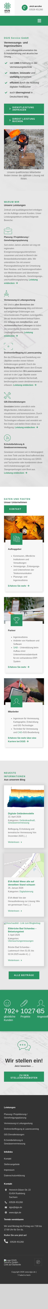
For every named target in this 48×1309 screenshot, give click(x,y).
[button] (24, 109)
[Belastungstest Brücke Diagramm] (22, 923)
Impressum (9, 1170)
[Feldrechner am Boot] (24, 679)
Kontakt (7, 1159)
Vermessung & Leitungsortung (18, 1123)
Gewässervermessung (18, 823)
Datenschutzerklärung (14, 1175)
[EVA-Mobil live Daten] (24, 854)
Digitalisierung (26, 891)
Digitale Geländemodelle (21, 813)
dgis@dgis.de (15, 1207)
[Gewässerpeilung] (24, 786)
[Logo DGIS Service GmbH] (7, 4)
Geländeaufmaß (27, 820)
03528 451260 (36, 9)
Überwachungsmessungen (20, 941)
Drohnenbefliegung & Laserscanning (21, 1129)
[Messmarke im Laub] (24, 517)
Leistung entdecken (23, 385)
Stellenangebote (12, 1164)
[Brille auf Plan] (24, 598)
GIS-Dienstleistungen (14, 1134)
